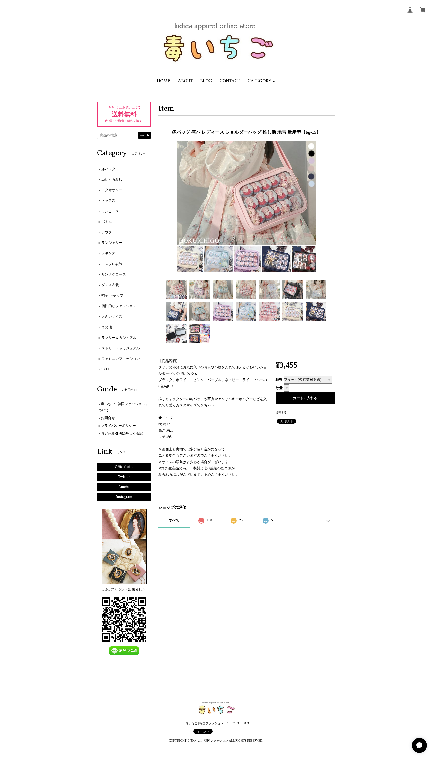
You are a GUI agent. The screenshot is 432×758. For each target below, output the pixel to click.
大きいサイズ (112, 316)
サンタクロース (114, 274)
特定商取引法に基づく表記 (122, 433)
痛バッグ (109, 169)
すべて (174, 520)
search (144, 135)
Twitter (124, 477)
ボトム (107, 222)
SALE (106, 369)
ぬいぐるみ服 (112, 179)
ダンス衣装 (110, 285)
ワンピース (110, 211)
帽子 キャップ (113, 295)
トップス (109, 200)
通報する (281, 412)
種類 (279, 380)
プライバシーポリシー (118, 426)
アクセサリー (112, 190)
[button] (261, 81)
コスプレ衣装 (112, 264)
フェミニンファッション (121, 359)
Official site (124, 467)
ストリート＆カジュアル (121, 348)
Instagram (124, 497)
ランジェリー (112, 243)
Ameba (124, 487)
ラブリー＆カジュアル (119, 338)
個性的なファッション (119, 306)
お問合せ (108, 418)
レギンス (109, 253)
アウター (109, 232)
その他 (107, 327)
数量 (279, 388)
